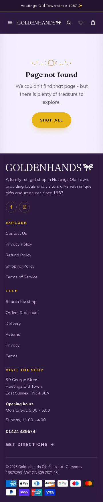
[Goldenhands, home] (39, 23)
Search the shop (21, 301)
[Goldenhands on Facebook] (11, 207)
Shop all (51, 120)
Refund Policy (18, 255)
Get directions (30, 444)
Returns (13, 334)
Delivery (13, 323)
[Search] (69, 22)
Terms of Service (21, 277)
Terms (11, 356)
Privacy (13, 345)
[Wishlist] (81, 22)
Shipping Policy (20, 266)
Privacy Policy (19, 244)
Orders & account (22, 312)
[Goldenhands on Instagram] (24, 207)
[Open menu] (10, 22)
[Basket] (93, 22)
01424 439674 (20, 431)
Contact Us (16, 233)
